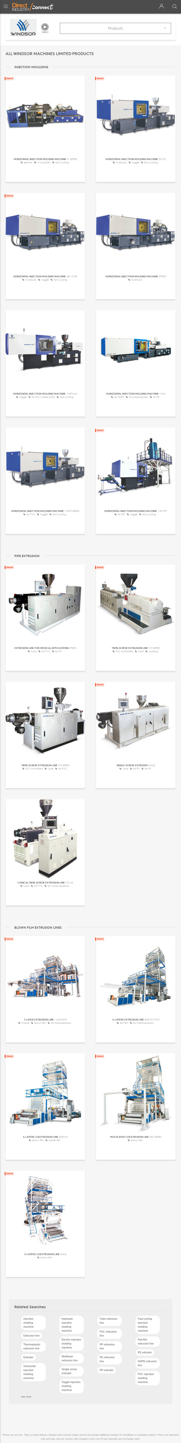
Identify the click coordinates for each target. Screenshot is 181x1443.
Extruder (28, 1357)
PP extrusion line (107, 1346)
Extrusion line (31, 1335)
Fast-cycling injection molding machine (145, 1324)
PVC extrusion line (108, 1333)
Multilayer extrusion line (70, 1358)
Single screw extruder (69, 1371)
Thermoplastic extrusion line (31, 1346)
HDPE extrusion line (147, 1363)
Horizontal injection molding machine (29, 1372)
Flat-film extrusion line (146, 1341)
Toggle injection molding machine (71, 1386)
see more (26, 1396)
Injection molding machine (28, 1322)
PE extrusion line (107, 1359)
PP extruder (107, 1370)
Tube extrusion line (108, 1320)
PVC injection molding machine (146, 1378)
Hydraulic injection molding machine (67, 1324)
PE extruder (145, 1352)
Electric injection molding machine (71, 1343)
